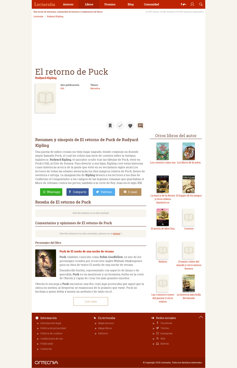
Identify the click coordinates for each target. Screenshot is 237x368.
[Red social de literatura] (45, 4)
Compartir (80, 192)
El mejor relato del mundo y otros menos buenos (188, 265)
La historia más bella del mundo (189, 296)
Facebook (166, 323)
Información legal (50, 323)
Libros (89, 4)
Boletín (164, 343)
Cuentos (189, 228)
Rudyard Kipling (55, 16)
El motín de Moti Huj (163, 228)
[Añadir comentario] (140, 126)
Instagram (166, 333)
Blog (131, 4)
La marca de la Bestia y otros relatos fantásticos (163, 199)
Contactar (46, 348)
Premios (109, 4)
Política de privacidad (53, 328)
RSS (162, 338)
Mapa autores (106, 323)
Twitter (164, 328)
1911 (62, 88)
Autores (68, 4)
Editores (103, 333)
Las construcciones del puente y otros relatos (162, 298)
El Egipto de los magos (189, 195)
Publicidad (46, 343)
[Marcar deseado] (130, 126)
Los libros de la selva (189, 162)
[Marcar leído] (120, 126)
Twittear (106, 192)
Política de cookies (51, 333)
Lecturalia (38, 16)
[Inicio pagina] (201, 317)
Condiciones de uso (51, 338)
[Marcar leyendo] (110, 126)
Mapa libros (105, 328)
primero (116, 233)
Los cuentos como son (163, 162)
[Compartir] (183, 4)
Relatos (163, 261)
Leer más (91, 301)
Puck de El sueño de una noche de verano (87, 251)
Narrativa (95, 88)
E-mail (132, 192)
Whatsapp (53, 192)
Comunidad (151, 4)
